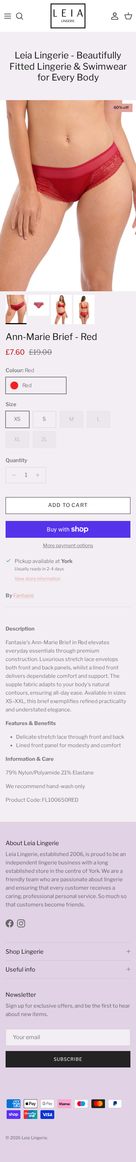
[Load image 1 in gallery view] (68, 195)
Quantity (16, 460)
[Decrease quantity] (12, 475)
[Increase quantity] (39, 475)
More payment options (68, 545)
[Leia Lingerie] (68, 16)
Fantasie (23, 595)
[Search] (23, 16)
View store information (37, 578)
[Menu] (7, 16)
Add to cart (68, 505)
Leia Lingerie (34, 1137)
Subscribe (68, 1059)
